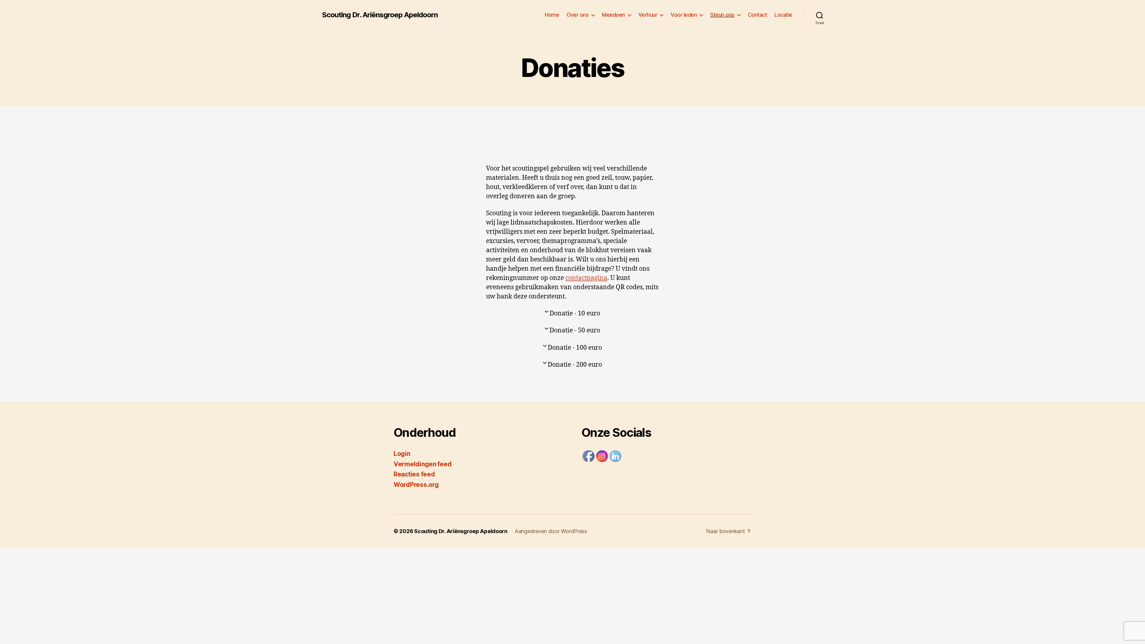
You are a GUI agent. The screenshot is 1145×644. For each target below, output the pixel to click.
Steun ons (722, 15)
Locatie (783, 15)
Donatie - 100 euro (575, 348)
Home (552, 15)
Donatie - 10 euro (575, 313)
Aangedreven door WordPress (551, 531)
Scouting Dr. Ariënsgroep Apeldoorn (380, 14)
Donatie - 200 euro (575, 365)
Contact (757, 15)
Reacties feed (414, 474)
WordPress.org (416, 484)
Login (402, 453)
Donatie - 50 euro (575, 330)
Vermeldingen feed (422, 464)
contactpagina (586, 278)
